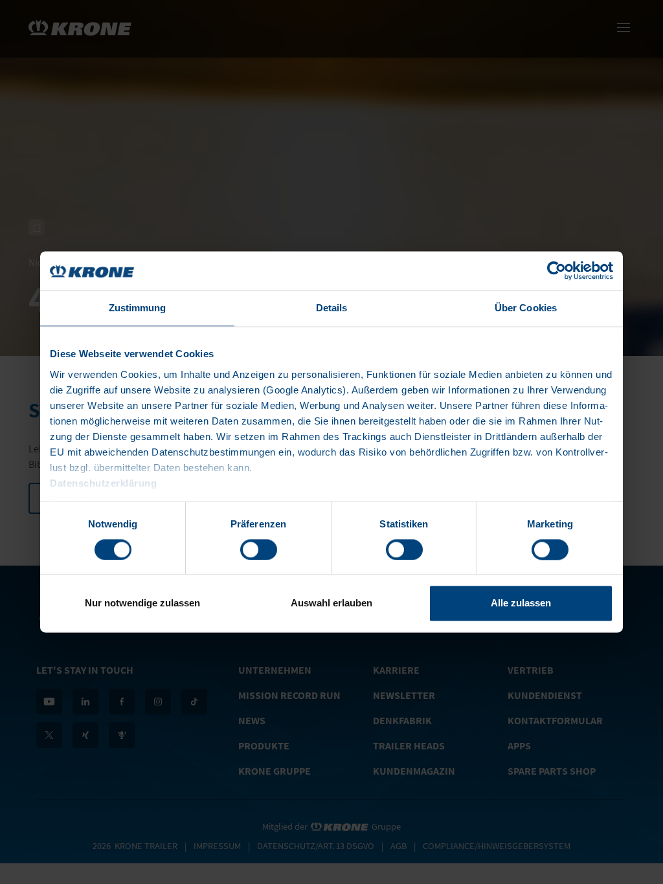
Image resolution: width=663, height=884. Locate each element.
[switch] (258, 549)
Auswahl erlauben (331, 603)
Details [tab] (332, 307)
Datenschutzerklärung (103, 483)
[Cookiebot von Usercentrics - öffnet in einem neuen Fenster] (556, 270)
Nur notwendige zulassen (142, 603)
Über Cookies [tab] (526, 307)
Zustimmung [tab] (137, 307)
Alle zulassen (521, 603)
